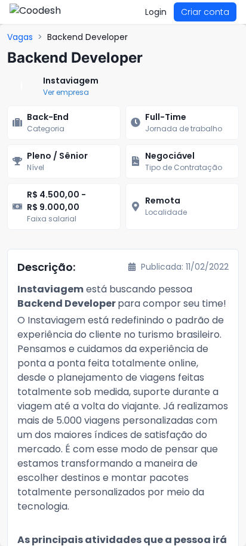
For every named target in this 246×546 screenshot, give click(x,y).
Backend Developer (87, 37)
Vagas (20, 37)
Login (156, 12)
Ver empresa (66, 92)
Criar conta (205, 12)
